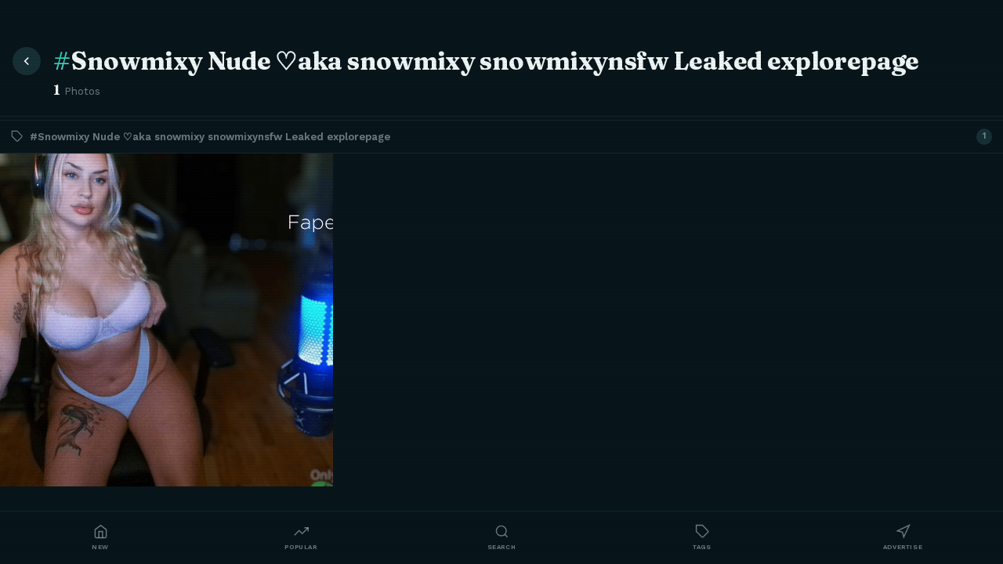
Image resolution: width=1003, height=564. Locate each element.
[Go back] (27, 61)
